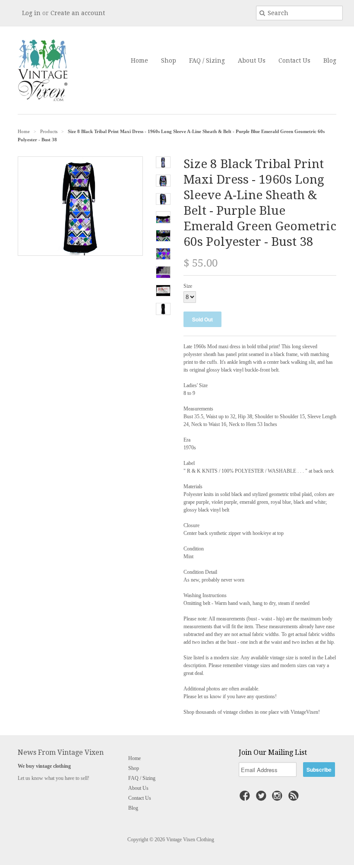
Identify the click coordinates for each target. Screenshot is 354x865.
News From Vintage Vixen (61, 752)
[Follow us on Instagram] (278, 798)
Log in (31, 13)
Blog (329, 60)
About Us (252, 60)
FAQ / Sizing (207, 60)
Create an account (78, 13)
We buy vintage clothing (44, 766)
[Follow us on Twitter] (262, 798)
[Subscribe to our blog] (294, 798)
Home (139, 60)
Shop (168, 60)
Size (187, 286)
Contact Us (294, 60)
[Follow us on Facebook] (246, 798)
